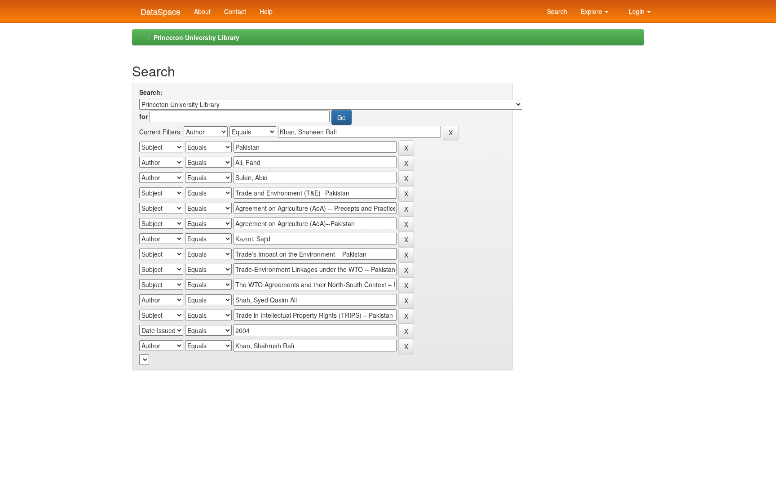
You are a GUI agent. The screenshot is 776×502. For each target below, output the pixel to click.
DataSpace (159, 9)
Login (636, 11)
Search (556, 11)
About (202, 11)
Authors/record (389, 459)
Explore (592, 11)
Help (266, 11)
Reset (153, 377)
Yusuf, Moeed (559, 125)
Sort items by (231, 459)
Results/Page (159, 459)
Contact (235, 11)
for (143, 116)
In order (307, 459)
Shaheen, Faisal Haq (570, 107)
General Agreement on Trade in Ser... (572, 177)
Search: (151, 92)
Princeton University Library (196, 37)
